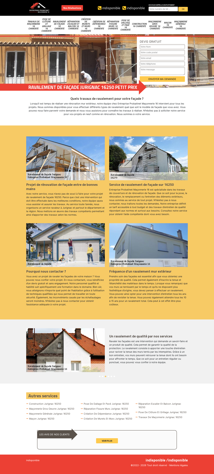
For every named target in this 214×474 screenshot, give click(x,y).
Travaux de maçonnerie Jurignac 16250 (160, 417)
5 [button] (111, 376)
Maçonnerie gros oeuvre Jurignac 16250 (51, 408)
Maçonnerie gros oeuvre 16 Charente (154, 25)
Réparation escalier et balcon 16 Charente (73, 25)
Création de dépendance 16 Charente (98, 25)
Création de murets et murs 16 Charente (86, 25)
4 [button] (108, 376)
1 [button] (99, 376)
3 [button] (105, 376)
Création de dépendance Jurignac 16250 (106, 413)
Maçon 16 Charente (168, 25)
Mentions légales (178, 465)
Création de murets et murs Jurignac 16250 (108, 418)
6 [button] (114, 376)
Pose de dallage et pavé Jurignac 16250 (106, 403)
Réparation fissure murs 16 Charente (113, 25)
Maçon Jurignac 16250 (41, 418)
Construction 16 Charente (139, 25)
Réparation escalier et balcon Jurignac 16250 (159, 405)
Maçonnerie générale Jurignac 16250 (49, 413)
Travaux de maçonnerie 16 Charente (33, 25)
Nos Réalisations (72, 8)
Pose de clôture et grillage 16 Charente (46, 25)
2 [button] (102, 376)
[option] (107, 350)
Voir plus (107, 441)
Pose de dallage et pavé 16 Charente (125, 25)
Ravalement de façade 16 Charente (59, 25)
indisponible (110, 8)
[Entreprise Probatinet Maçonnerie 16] (39, 8)
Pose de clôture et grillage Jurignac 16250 (162, 412)
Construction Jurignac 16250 (45, 403)
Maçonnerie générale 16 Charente (180, 25)
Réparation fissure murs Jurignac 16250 (106, 408)
